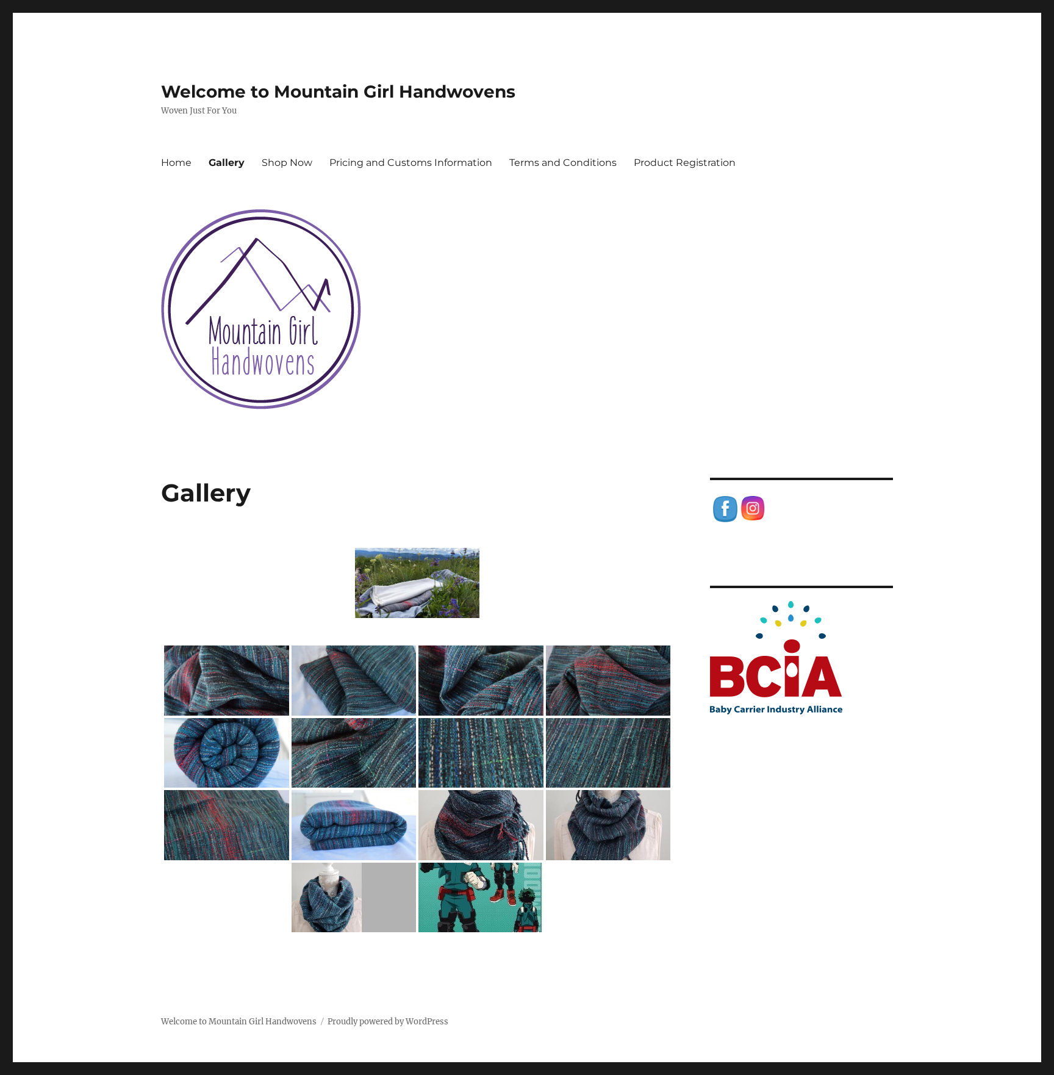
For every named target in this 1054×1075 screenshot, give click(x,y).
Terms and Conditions (563, 162)
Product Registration (685, 162)
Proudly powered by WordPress (388, 1021)
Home (176, 162)
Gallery (227, 162)
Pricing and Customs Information (410, 162)
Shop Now (287, 162)
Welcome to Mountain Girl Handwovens (338, 91)
